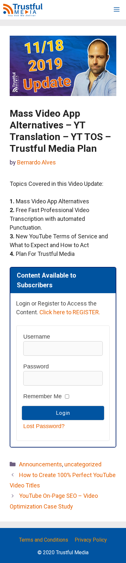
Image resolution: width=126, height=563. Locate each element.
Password (36, 366)
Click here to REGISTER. (69, 312)
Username (36, 336)
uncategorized (82, 464)
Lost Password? (44, 426)
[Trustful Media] (22, 9)
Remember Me (42, 396)
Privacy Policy (91, 540)
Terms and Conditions (43, 540)
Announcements (40, 464)
